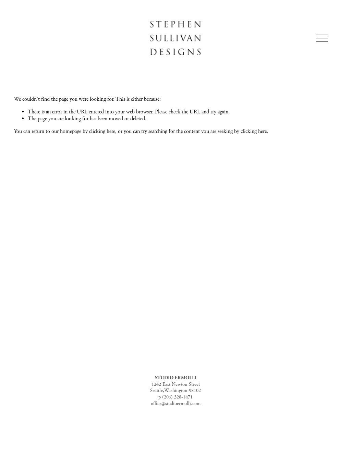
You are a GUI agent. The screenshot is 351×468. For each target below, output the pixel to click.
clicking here (102, 131)
